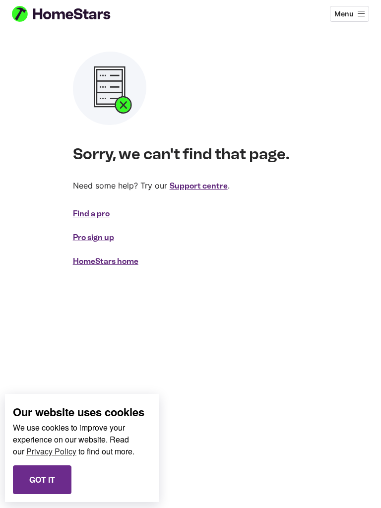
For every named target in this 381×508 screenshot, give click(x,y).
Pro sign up (93, 237)
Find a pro (91, 213)
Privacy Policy (51, 451)
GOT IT (42, 479)
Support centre (199, 185)
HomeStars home (105, 261)
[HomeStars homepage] (70, 14)
